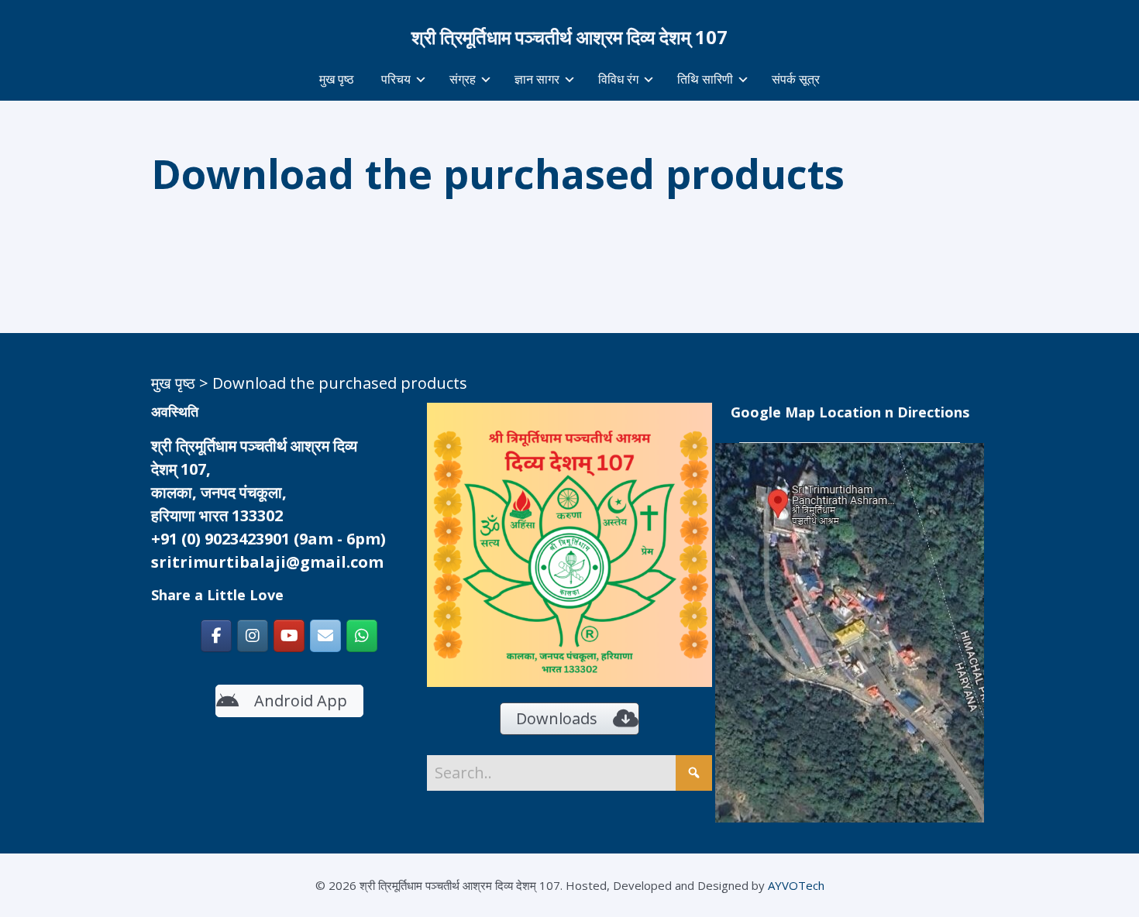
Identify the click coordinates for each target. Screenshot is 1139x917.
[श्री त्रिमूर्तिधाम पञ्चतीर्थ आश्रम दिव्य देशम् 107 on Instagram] (252, 636)
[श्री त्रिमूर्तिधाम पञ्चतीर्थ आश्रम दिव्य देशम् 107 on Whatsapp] (361, 636)
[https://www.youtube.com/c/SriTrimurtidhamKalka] (289, 636)
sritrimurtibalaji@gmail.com (267, 561)
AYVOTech (796, 885)
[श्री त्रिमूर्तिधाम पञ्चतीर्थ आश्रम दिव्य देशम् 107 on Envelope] (325, 636)
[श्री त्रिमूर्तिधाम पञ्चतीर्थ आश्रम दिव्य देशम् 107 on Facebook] (216, 636)
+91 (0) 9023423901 (220, 538)
